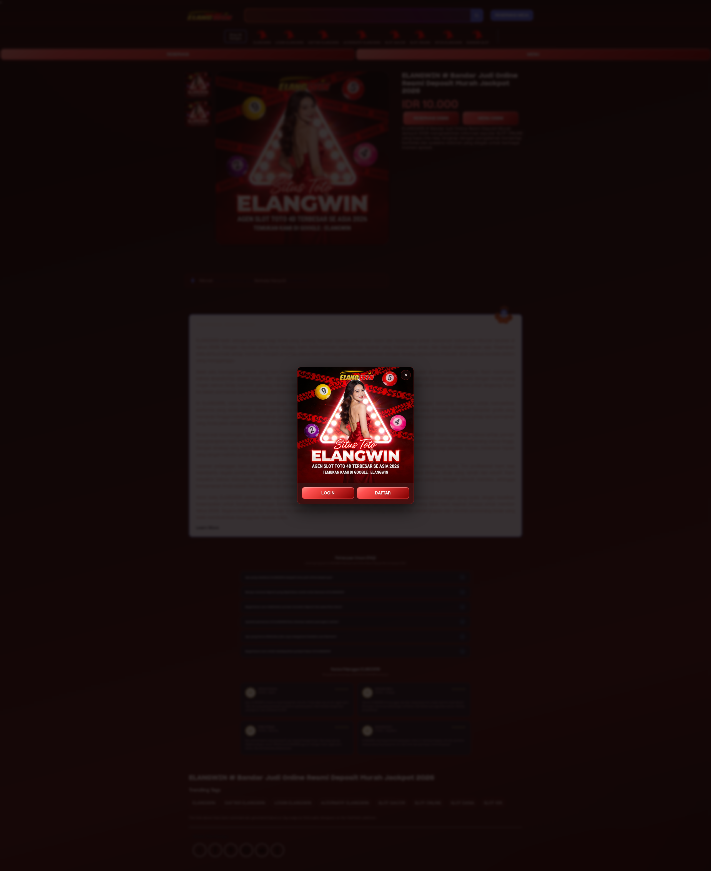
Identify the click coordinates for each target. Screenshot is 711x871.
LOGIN (327, 493)
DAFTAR (383, 493)
